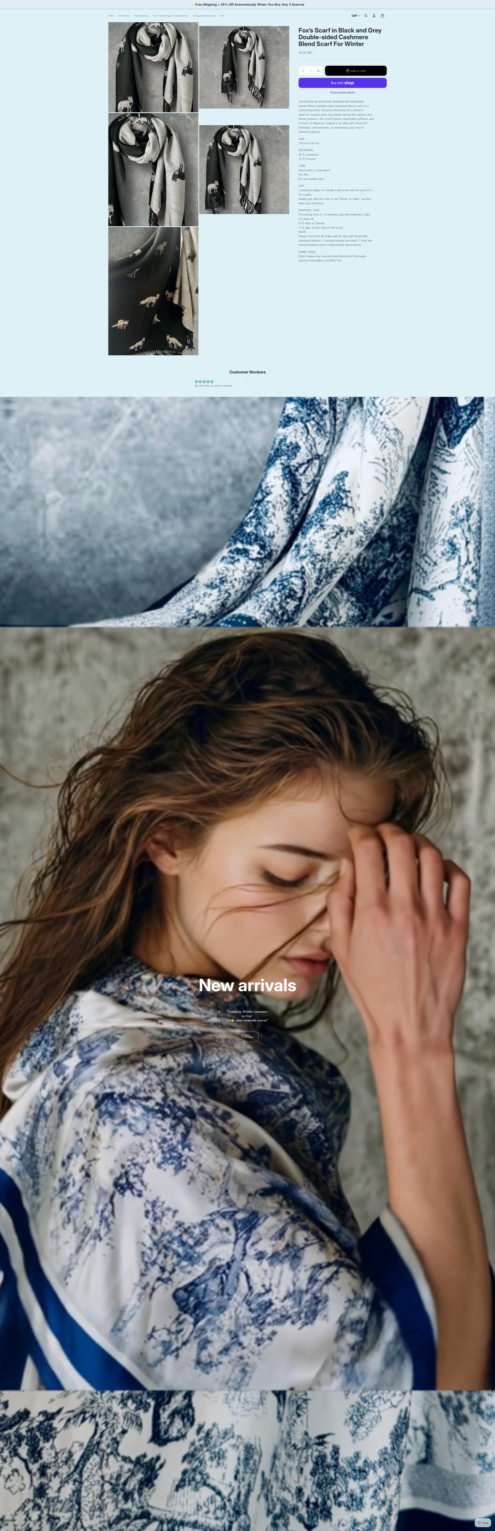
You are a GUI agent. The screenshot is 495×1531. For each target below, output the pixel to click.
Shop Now (247, 1037)
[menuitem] (222, 15)
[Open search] (366, 15)
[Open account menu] (374, 15)
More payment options (342, 92)
